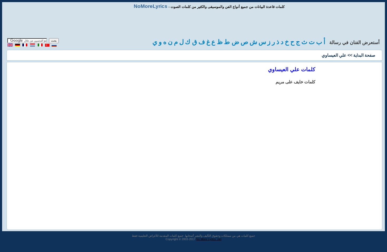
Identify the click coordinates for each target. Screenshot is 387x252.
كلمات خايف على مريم (295, 82)
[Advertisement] (193, 24)
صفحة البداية (364, 55)
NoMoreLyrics (150, 6)
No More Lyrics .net (208, 239)
